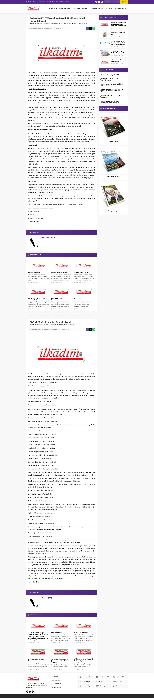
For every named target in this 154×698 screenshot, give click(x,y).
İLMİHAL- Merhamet (34, 272)
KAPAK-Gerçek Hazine (81, 633)
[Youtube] (102, 2)
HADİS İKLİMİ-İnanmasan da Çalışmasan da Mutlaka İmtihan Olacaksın (61, 660)
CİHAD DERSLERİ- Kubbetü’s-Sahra (37, 660)
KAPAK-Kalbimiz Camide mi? (60, 272)
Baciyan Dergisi (113, 211)
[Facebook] (96, 2)
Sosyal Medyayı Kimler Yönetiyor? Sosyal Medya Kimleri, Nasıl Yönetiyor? (118, 43)
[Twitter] (99, 2)
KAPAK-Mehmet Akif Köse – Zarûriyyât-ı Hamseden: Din (112, 84)
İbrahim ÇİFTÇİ (47, 598)
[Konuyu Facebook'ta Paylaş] (87, 28)
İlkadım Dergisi (39, 23)
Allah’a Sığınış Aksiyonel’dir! (37, 299)
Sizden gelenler (56, 329)
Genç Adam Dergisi (113, 176)
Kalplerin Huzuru (79, 299)
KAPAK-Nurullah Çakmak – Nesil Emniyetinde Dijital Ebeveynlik (110, 101)
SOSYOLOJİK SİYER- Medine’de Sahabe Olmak (118, 52)
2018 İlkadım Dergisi (48, 23)
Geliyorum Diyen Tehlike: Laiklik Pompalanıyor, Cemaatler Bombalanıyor (118, 24)
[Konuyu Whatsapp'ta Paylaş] (93, 28)
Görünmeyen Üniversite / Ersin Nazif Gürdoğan (83, 660)
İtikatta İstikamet (56, 633)
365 (42, 28)
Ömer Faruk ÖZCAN (48, 238)
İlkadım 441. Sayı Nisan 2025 (118, 33)
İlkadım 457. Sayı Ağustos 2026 (110, 75)
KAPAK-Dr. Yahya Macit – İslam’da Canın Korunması (112, 96)
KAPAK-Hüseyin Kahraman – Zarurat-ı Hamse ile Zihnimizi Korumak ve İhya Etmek (112, 91)
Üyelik (124, 1)
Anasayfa (32, 23)
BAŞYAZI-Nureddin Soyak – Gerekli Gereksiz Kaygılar (111, 79)
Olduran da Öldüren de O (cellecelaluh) (118, 60)
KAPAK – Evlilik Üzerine (81, 272)
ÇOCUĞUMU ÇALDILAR (58, 299)
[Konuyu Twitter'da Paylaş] (90, 28)
